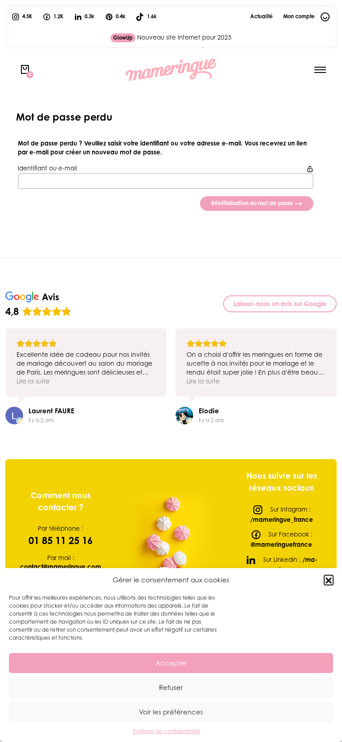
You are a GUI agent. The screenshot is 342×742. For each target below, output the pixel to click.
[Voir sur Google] (14, 415)
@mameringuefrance (281, 544)
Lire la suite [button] (32, 381)
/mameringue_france (281, 519)
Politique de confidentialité (166, 731)
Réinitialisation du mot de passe (252, 203)
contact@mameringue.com (60, 566)
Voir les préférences (171, 712)
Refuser (171, 687)
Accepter (171, 663)
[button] (328, 579)
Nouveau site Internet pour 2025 (172, 37)
